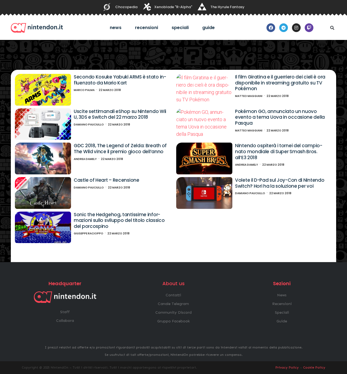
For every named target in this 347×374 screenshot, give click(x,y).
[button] (332, 28)
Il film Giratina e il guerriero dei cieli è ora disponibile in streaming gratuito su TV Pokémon (280, 83)
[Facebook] (270, 27)
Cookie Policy (314, 367)
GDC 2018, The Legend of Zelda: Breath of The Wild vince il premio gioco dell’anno (120, 148)
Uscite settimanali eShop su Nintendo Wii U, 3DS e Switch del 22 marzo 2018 (120, 114)
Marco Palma (84, 90)
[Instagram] (296, 27)
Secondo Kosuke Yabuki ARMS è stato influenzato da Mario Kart (120, 80)
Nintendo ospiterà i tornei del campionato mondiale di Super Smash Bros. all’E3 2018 (278, 151)
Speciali (180, 27)
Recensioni (146, 27)
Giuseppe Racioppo (88, 233)
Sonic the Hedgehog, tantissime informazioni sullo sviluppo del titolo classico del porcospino (119, 220)
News (115, 27)
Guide (208, 27)
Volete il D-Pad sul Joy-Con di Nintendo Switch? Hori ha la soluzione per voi (279, 183)
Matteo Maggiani (248, 96)
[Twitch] (309, 27)
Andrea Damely (85, 159)
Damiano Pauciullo (89, 124)
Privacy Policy (287, 367)
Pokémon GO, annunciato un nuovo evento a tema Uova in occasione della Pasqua (280, 117)
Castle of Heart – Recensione (106, 180)
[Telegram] (283, 27)
